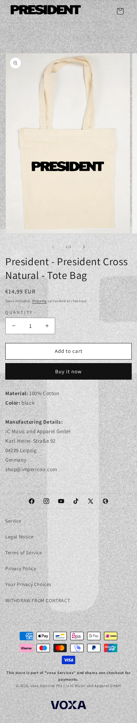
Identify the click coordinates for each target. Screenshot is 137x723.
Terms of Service (23, 552)
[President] (46, 11)
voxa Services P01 (46, 685)
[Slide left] (53, 247)
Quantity (19, 312)
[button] (120, 11)
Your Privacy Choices (28, 584)
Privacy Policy (20, 568)
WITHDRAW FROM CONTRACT (37, 600)
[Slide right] (84, 247)
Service (13, 521)
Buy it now (68, 371)
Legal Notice (19, 537)
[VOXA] (68, 706)
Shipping (39, 301)
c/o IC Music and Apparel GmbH (92, 685)
